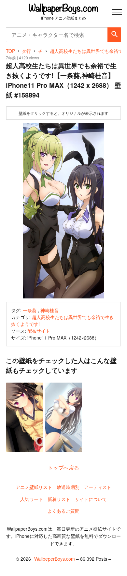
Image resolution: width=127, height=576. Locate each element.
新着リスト (59, 499)
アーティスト (97, 487)
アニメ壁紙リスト (34, 487)
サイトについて (91, 499)
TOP (10, 51)
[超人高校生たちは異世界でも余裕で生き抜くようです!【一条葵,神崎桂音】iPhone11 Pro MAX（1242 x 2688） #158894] (63, 210)
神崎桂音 (49, 310)
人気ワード (31, 499)
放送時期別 (68, 487)
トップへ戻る (63, 467)
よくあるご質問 (63, 511)
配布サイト (38, 330)
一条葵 (29, 310)
